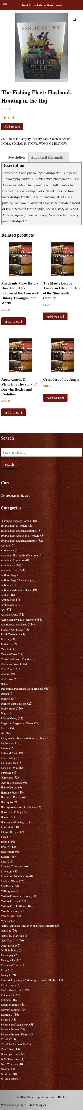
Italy (3, 837)
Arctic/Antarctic (10, 605)
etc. (3, 733)
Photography (8, 960)
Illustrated (7, 827)
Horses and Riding (11, 812)
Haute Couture (9, 787)
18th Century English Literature (19, 531)
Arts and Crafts (9, 614)
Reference (6, 995)
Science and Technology (14, 1024)
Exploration (7, 743)
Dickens (5, 698)
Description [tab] (16, 157)
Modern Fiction (9, 901)
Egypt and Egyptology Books (17, 723)
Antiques (6, 585)
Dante (4, 684)
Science (5, 1020)
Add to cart (12, 126)
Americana (7, 565)
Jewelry (5, 847)
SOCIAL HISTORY (24, 143)
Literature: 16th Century (14, 876)
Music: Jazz (8, 916)
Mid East (6, 886)
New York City (9, 940)
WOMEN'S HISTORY (53, 143)
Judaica (5, 857)
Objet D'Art (7, 945)
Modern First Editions (13, 906)
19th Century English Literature (19, 541)
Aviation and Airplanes (14, 624)
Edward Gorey (9, 718)
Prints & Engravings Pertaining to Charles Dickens (29, 980)
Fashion (5, 748)
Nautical (6, 930)
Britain (5, 639)
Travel (4, 1039)
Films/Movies (9, 753)
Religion (6, 1000)
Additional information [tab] (48, 157)
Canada (5, 649)
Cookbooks (7, 679)
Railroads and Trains (12, 990)
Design (5, 694)
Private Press (8, 985)
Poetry (4, 975)
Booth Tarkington (10, 634)
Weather (5, 1069)
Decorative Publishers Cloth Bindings (22, 689)
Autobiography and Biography (17, 619)
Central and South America (16, 659)
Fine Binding (8, 758)
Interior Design (9, 832)
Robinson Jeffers (10, 1005)
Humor (5, 817)
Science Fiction (10, 1029)
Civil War (6, 669)
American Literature (12, 560)
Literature (6, 871)
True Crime (7, 1049)
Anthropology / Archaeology (17, 580)
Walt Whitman (9, 1064)
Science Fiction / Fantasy (15, 1034)
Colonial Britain (60, 139)
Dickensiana (8, 708)
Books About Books (12, 629)
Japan (4, 842)
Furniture (6, 773)
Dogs (4, 713)
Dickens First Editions (13, 704)
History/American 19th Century (19, 807)
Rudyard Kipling (10, 1010)
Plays (4, 970)
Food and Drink (9, 768)
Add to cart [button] (13, 321)
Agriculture (7, 550)
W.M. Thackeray (10, 1059)
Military (5, 891)
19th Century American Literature (20, 535)
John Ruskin (7, 852)
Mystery (5, 921)
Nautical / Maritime (12, 936)
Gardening (7, 777)
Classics (5, 674)
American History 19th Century (18, 555)
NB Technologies (35, 1105)
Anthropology (8, 575)
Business (6, 644)
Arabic (5, 595)
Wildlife (6, 1074)
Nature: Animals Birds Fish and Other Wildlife (27, 926)
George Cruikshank (11, 782)
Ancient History (10, 570)
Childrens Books (10, 664)
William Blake (9, 1079)
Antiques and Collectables (16, 590)
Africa (4, 545)
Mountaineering (10, 911)
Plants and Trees (10, 965)
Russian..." (7, 1014)
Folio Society (8, 763)
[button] (75, 20)
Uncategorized (9, 1054)
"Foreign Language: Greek (16, 521)
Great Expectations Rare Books (41, 5)
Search (9, 464)
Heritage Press (9, 792)
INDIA (5, 143)
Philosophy (7, 955)
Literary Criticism (11, 866)
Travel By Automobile (13, 1044)
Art (3, 610)
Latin (4, 861)
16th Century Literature (14, 526)
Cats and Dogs (9, 654)
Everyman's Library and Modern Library (23, 738)
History (37, 139)
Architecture (8, 600)
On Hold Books (9, 950)
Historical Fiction (11, 797)
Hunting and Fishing (12, 822)
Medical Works (9, 881)
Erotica (5, 728)
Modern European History (15, 896)
